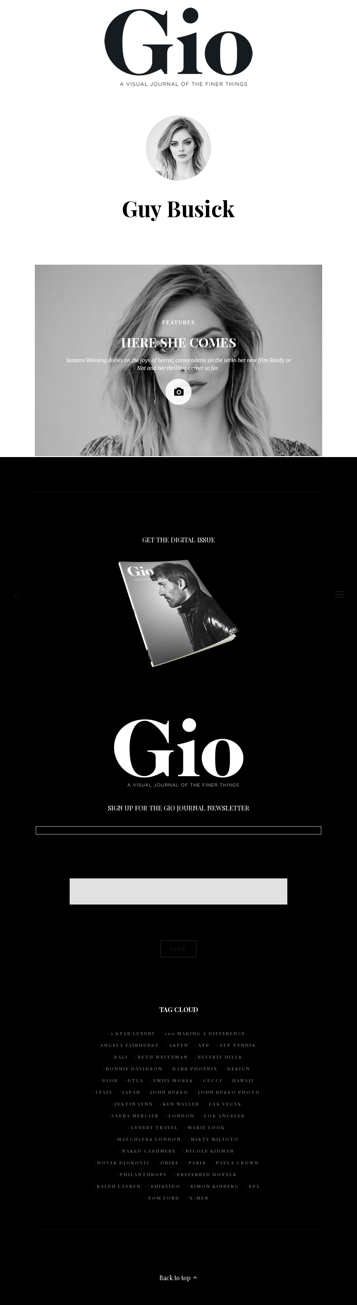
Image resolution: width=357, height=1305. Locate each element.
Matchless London (149, 1139)
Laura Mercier (135, 1116)
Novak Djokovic (124, 1163)
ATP (204, 1045)
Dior (110, 1080)
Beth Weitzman (163, 1057)
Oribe (169, 1163)
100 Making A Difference (205, 1033)
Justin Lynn (134, 1104)
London (181, 1116)
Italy (104, 1092)
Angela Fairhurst (129, 1045)
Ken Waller (181, 1104)
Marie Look (206, 1127)
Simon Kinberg (214, 1186)
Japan (131, 1092)
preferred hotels (207, 1174)
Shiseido (166, 1186)
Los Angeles (224, 1116)
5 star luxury (133, 1033)
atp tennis (237, 1045)
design (238, 1069)
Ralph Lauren (119, 1186)
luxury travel (154, 1127)
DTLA (136, 1080)
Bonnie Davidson (134, 1069)
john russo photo (229, 1092)
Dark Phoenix (195, 1069)
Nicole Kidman (209, 1151)
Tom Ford (164, 1198)
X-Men (199, 1198)
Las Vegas (225, 1104)
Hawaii (243, 1080)
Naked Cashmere (149, 1151)
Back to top (175, 1278)
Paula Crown (237, 1163)
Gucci (212, 1080)
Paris (197, 1163)
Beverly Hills (220, 1057)
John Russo (169, 1092)
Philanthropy (143, 1174)
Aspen (179, 1045)
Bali (121, 1057)
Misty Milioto (215, 1139)
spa (254, 1186)
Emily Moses (173, 1080)
